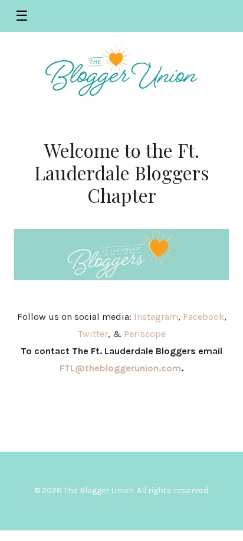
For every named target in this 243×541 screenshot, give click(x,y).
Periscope (145, 333)
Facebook (203, 316)
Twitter (93, 333)
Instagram (156, 316)
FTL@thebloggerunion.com (120, 368)
